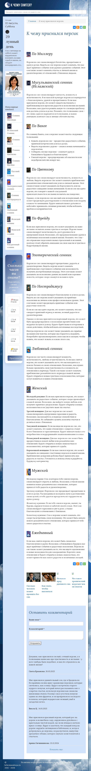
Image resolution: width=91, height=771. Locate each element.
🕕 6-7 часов (13, 330)
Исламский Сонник (12, 131)
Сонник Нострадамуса (14, 197)
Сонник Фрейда (13, 162)
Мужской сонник (13, 231)
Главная (32, 21)
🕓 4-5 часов (13, 311)
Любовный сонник (12, 211)
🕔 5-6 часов (13, 320)
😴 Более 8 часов (14, 350)
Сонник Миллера (13, 117)
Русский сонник (13, 173)
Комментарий (36, 629)
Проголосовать (17, 358)
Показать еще (56, 749)
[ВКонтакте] (74, 27)
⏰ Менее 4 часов (14, 301)
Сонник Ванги (13, 141)
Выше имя (34, 619)
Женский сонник (13, 221)
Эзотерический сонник (14, 187)
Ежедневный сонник (13, 245)
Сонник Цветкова (13, 152)
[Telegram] (81, 27)
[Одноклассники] (77, 27)
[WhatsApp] (84, 27)
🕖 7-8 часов (13, 340)
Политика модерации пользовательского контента (45, 762)
